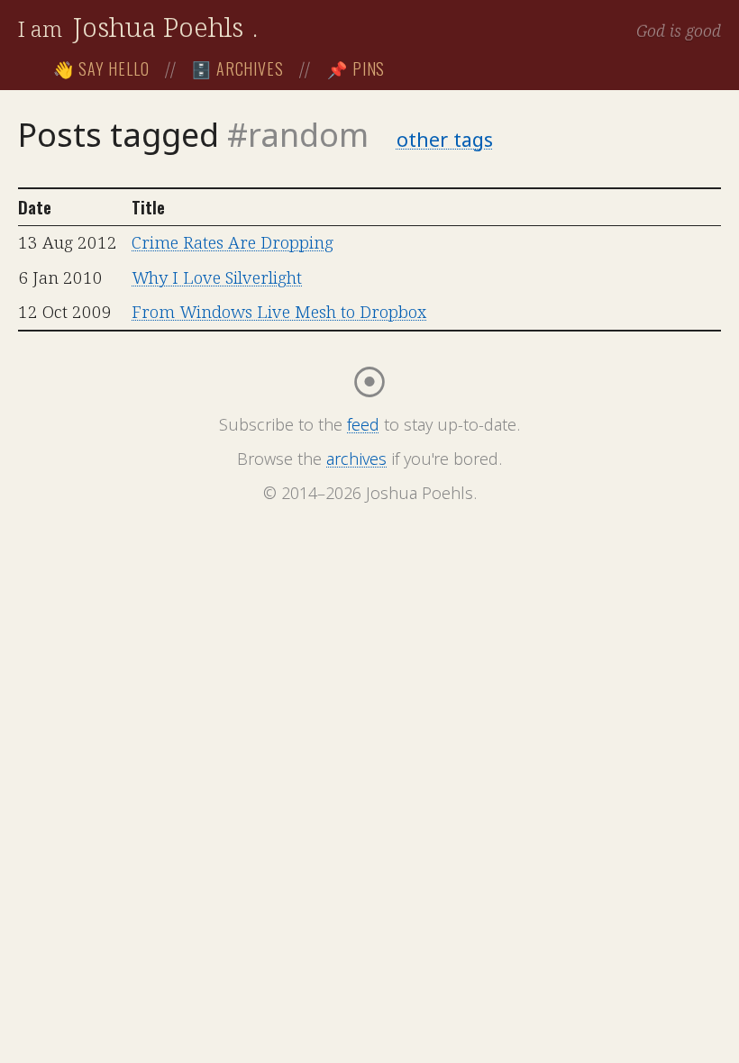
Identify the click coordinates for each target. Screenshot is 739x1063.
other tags (445, 139)
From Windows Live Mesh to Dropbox (279, 311)
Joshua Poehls (157, 26)
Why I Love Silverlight (217, 277)
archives (356, 458)
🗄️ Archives (237, 68)
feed (363, 424)
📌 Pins (356, 68)
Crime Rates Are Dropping (232, 242)
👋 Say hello (101, 68)
